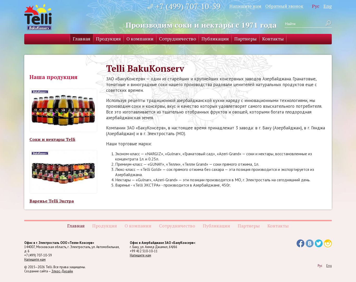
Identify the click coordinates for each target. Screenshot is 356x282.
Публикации (215, 38)
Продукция (108, 38)
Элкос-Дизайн (62, 271)
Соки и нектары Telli (52, 139)
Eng (327, 6)
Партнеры (245, 38)
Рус (316, 6)
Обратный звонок (284, 6)
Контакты (273, 38)
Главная (81, 38)
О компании (140, 38)
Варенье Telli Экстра (51, 201)
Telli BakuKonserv (38, 17)
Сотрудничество (177, 38)
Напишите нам (245, 6)
